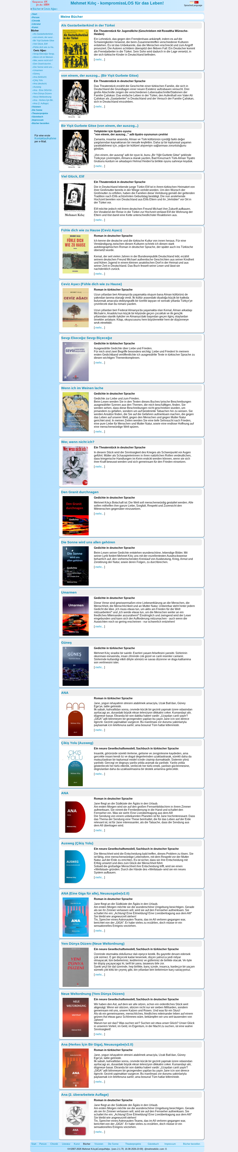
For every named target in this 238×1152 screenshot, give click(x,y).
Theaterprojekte (40, 113)
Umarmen (38, 70)
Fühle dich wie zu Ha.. (43, 47)
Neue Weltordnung (42, 97)
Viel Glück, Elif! (40, 44)
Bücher (37, 8)
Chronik (36, 21)
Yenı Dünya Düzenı (42, 93)
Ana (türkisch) (40, 77)
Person (35, 17)
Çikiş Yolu (38, 80)
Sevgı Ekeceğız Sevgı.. (44, 54)
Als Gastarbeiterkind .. (43, 34)
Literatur (36, 24)
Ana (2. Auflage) (41, 103)
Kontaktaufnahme (45, 138)
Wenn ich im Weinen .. (44, 57)
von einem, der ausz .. (43, 37)
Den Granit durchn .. (42, 64)
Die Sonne (37, 110)
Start (34, 14)
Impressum (38, 120)
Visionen (36, 107)
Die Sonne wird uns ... (43, 67)
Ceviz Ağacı (50, 8)
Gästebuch (37, 116)
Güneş (36, 73)
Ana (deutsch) (40, 83)
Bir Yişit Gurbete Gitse (43, 40)
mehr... (99, 59)
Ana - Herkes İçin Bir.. (43, 100)
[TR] (196, 2)
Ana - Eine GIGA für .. (43, 90)
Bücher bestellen (40, 123)
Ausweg (37, 87)
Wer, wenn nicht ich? (43, 60)
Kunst (35, 27)
